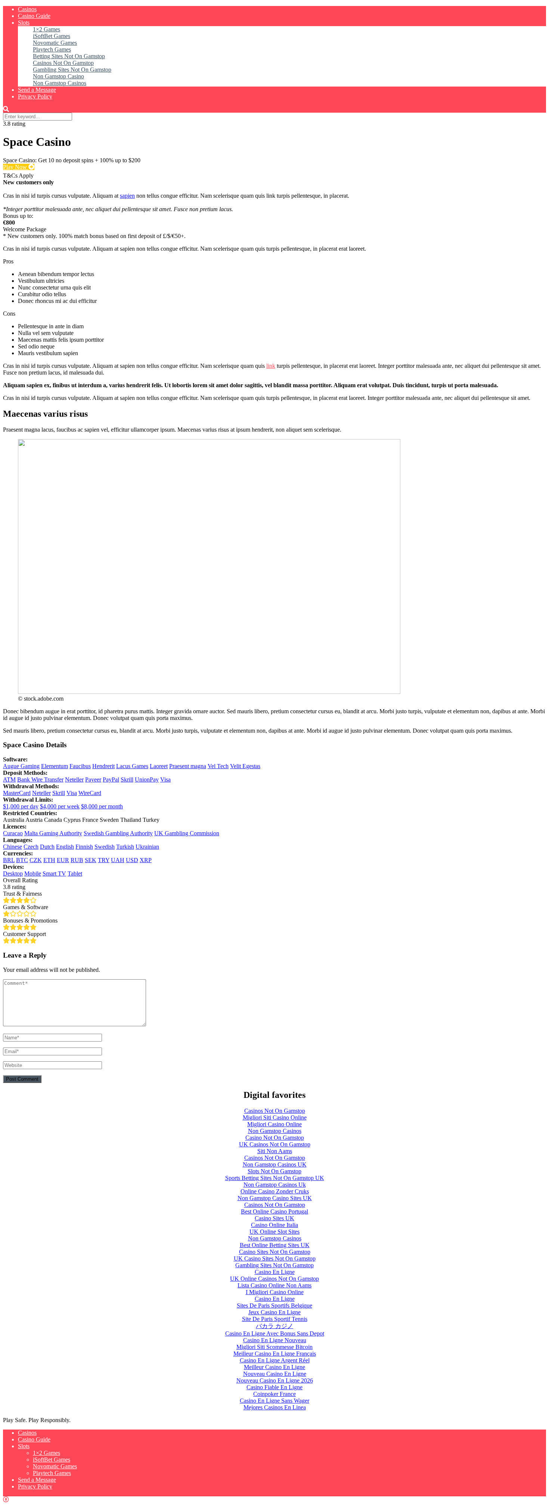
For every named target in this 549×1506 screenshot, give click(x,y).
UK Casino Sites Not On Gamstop (275, 1258)
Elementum (54, 766)
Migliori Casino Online (274, 1124)
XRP (146, 860)
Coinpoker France (274, 1394)
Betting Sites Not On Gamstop (69, 56)
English (65, 846)
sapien (127, 195)
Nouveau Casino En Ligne (274, 1374)
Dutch (47, 846)
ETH (49, 860)
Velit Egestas (245, 766)
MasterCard (17, 793)
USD (132, 860)
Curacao (13, 833)
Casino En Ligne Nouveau (274, 1340)
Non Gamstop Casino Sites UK (275, 1198)
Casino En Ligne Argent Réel (275, 1360)
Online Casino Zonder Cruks (275, 1191)
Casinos (27, 9)
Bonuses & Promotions (30, 920)
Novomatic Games (55, 43)
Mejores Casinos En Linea (275, 1407)
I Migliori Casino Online (275, 1292)
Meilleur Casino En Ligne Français (274, 1353)
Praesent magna (187, 766)
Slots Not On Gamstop (274, 1171)
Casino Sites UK (274, 1218)
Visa (165, 779)
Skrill (127, 779)
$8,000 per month (102, 806)
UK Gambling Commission (186, 833)
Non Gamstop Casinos (59, 83)
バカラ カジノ (274, 1326)
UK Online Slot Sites (274, 1231)
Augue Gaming (21, 766)
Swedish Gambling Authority (118, 833)
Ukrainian (147, 846)
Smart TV (54, 873)
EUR (63, 860)
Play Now (15, 167)
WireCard (89, 793)
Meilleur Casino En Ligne (274, 1367)
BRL (9, 860)
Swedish (104, 846)
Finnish (84, 846)
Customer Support (24, 934)
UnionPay (147, 779)
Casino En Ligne (275, 1272)
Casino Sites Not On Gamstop (274, 1252)
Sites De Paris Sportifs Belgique (274, 1305)
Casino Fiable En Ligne (274, 1387)
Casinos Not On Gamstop (63, 63)
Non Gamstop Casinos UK (275, 1164)
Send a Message (37, 90)
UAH (117, 860)
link (270, 366)
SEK (90, 860)
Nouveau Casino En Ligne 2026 (274, 1380)
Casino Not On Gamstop (274, 1137)
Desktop (13, 873)
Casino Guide (34, 16)
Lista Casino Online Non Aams (274, 1285)
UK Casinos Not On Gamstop (274, 1144)
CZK (36, 860)
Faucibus (80, 766)
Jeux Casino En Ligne (274, 1312)
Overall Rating (20, 880)
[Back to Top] (6, 1499)
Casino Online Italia (274, 1225)
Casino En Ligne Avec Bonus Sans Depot (274, 1333)
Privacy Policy (35, 96)
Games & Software (25, 907)
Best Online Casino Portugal (274, 1211)
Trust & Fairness (22, 893)
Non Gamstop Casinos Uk (275, 1184)
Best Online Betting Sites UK (275, 1245)
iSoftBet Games (51, 36)
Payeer (93, 779)
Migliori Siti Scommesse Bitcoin (274, 1347)
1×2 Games (46, 29)
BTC (22, 860)
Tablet (75, 873)
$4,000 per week (60, 806)
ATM (9, 779)
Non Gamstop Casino (58, 76)
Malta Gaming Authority (53, 833)
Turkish (125, 846)
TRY (103, 860)
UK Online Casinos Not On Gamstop (274, 1278)
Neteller (74, 779)
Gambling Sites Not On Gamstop (72, 69)
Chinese (12, 846)
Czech (31, 846)
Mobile (32, 873)
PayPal (111, 779)
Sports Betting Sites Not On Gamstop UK (274, 1178)
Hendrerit (103, 766)
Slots (24, 22)
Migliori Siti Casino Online (275, 1117)
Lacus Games (132, 766)
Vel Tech (218, 766)
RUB (77, 860)
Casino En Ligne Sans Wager (274, 1400)
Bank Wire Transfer (40, 779)
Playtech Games (52, 49)
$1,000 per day (20, 806)
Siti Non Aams (274, 1151)
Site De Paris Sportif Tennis (274, 1319)
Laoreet (159, 766)
